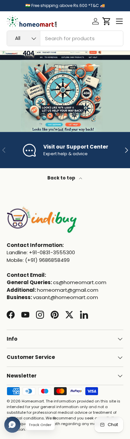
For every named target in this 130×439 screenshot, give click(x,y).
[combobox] (65, 38)
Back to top (61, 178)
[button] (106, 21)
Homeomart (33, 401)
